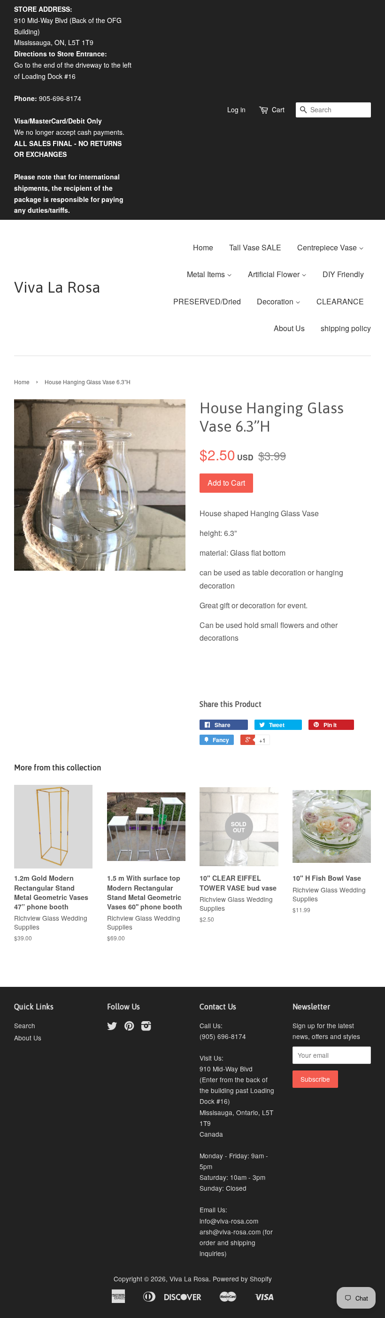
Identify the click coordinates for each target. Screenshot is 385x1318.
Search (24, 1025)
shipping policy (346, 328)
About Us (289, 328)
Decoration (276, 301)
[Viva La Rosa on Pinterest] (129, 1027)
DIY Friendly (343, 274)
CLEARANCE (340, 301)
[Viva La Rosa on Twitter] (112, 1027)
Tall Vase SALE (255, 247)
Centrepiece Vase (328, 247)
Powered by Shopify (242, 1278)
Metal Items (207, 274)
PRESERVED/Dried (207, 301)
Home (203, 247)
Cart (278, 109)
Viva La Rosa (57, 287)
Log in (236, 109)
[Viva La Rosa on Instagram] (146, 1027)
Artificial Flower (274, 274)
